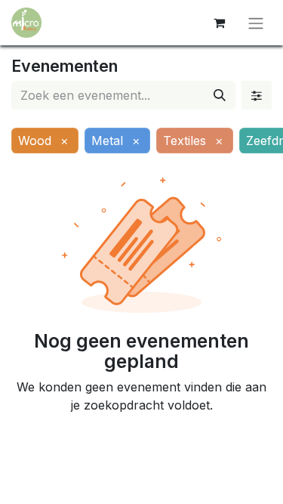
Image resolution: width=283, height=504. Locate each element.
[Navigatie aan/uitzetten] (256, 22)
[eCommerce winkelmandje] (219, 23)
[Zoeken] (219, 95)
